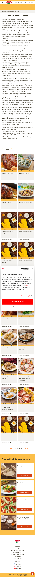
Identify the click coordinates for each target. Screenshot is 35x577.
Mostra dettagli (25, 296)
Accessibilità (17, 559)
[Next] (25, 448)
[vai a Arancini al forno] (9, 337)
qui (27, 285)
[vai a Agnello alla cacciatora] (26, 191)
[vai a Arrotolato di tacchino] (9, 424)
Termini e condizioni (17, 550)
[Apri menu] (2, 2)
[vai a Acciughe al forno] (26, 162)
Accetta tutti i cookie (17, 301)
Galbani (3, 11)
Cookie (17, 546)
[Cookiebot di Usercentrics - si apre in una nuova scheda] (22, 269)
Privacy (17, 548)
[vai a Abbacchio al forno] (9, 162)
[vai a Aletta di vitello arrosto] (26, 220)
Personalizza (16, 307)
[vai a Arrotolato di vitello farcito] (26, 424)
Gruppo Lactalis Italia (17, 554)
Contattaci (17, 557)
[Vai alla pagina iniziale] (17, 541)
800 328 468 (23, 576)
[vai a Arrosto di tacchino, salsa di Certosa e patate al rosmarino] (9, 395)
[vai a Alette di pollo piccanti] (26, 249)
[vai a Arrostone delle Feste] (26, 395)
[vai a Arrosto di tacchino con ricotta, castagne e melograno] (26, 366)
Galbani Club (18, 2)
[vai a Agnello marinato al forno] (9, 220)
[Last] (27, 448)
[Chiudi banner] (32, 268)
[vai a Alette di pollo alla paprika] (9, 249)
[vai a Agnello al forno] (9, 191)
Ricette (6, 11)
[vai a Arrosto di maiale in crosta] (9, 366)
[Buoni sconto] (25, 3)
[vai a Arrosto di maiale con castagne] (26, 337)
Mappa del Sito (17, 552)
